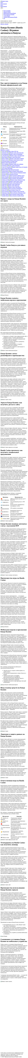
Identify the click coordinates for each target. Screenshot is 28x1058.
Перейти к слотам (5, 149)
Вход (2, 2)
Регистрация (4, 3)
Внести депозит (4, 24)
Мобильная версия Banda (9, 13)
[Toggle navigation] (2, 8)
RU (4, 18)
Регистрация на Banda (8, 14)
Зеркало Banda (7, 12)
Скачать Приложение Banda (10, 17)
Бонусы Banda (6, 10)
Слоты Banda (6, 15)
